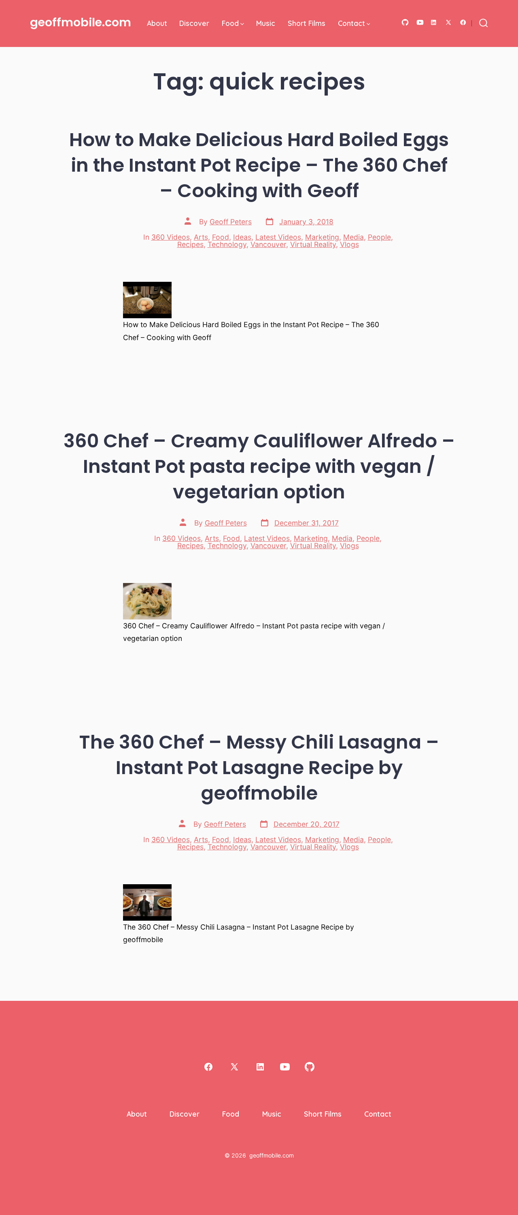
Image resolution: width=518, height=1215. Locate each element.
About (157, 23)
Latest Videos (278, 237)
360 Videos (170, 237)
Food (230, 23)
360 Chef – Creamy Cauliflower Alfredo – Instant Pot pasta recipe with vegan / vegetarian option (259, 466)
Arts (201, 237)
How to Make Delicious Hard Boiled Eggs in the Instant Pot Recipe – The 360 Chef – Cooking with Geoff (259, 165)
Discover (194, 23)
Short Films (306, 23)
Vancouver (268, 244)
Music (265, 23)
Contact (351, 23)
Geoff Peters (231, 221)
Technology (227, 244)
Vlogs (349, 244)
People (379, 237)
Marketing (322, 237)
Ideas (242, 237)
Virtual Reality (313, 244)
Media (353, 237)
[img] (242, 24)
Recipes (190, 244)
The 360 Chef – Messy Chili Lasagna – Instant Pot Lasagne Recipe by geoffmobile (259, 767)
